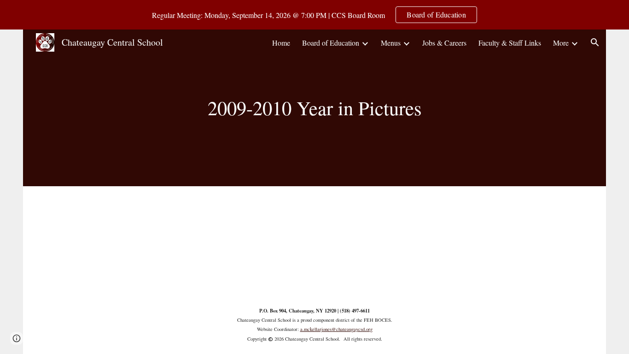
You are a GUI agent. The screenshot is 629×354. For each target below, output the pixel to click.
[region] (314, 15)
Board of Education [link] (330, 42)
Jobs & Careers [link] (444, 42)
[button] (595, 42)
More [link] (561, 42)
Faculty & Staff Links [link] (509, 42)
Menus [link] (391, 42)
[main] (314, 107)
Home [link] (281, 42)
